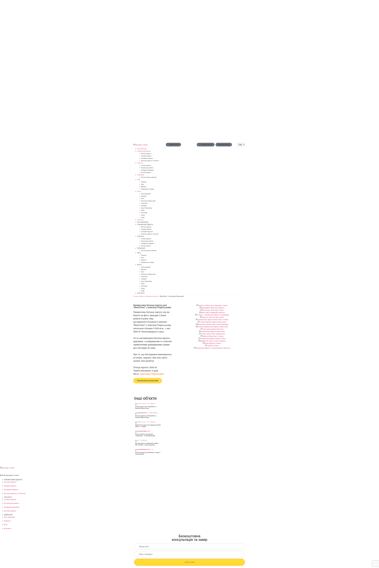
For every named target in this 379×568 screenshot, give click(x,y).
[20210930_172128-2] (212, 341)
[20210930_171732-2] (212, 322)
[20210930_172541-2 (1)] (212, 346)
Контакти (140, 220)
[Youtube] (7, 471)
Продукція (140, 175)
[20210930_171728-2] (212, 320)
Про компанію (142, 149)
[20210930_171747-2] (212, 324)
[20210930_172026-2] (212, 334)
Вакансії (143, 186)
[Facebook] (2, 471)
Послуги (140, 163)
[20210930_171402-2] (212, 310)
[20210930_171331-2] (212, 308)
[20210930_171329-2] (212, 305)
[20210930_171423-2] (212, 312)
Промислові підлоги (144, 151)
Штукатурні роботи (147, 168)
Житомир (144, 212)
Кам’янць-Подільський (148, 201)
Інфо (138, 179)
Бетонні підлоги (146, 153)
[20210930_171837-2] (212, 327)
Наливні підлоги (146, 156)
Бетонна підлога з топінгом (150, 160)
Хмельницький (146, 194)
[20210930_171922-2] (212, 329)
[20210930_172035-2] (212, 336)
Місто (139, 191)
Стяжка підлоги (146, 165)
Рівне (143, 210)
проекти (142, 296)
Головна (135, 296)
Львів (142, 217)
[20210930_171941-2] (212, 331)
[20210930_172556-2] (212, 348)
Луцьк (143, 215)
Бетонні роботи (146, 172)
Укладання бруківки (147, 170)
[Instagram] (13, 471)
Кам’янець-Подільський (151, 374)
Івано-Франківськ (146, 208)
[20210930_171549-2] (212, 315)
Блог (142, 184)
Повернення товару (147, 189)
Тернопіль (144, 203)
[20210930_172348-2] (212, 343)
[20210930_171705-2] (212, 317)
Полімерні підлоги (147, 158)
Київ (142, 198)
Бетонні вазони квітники (148, 177)
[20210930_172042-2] (212, 338)
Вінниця (143, 196)
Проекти (143, 182)
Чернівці (143, 205)
